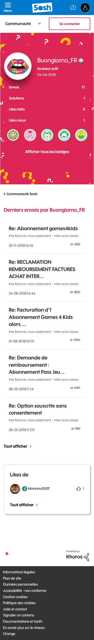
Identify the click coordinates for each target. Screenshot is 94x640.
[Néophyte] (64, 135)
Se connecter (69, 24)
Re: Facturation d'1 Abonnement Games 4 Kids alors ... (41, 317)
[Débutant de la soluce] (30, 135)
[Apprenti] (47, 135)
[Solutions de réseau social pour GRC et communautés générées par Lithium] (77, 555)
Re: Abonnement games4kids (43, 228)
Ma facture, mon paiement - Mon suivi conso (43, 236)
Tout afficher (15, 446)
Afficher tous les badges (47, 151)
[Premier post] (81, 135)
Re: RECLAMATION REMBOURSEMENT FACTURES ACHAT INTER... (42, 269)
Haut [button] (7, 553)
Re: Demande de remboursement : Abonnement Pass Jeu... (37, 364)
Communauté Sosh (22, 194)
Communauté (18, 23)
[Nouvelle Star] (13, 135)
